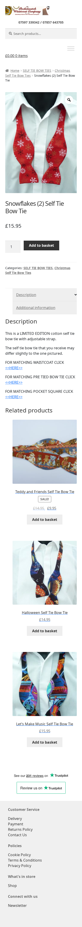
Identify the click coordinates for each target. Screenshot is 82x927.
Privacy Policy (19, 865)
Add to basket (41, 245)
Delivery (15, 818)
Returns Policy (20, 829)
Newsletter (17, 905)
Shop (12, 885)
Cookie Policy (19, 854)
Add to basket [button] (44, 519)
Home (14, 70)
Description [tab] (26, 294)
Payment (15, 824)
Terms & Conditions (25, 860)
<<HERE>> (14, 367)
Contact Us (17, 834)
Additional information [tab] (35, 307)
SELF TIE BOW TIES (37, 70)
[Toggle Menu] (70, 48)
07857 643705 (53, 22)
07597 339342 (28, 22)
